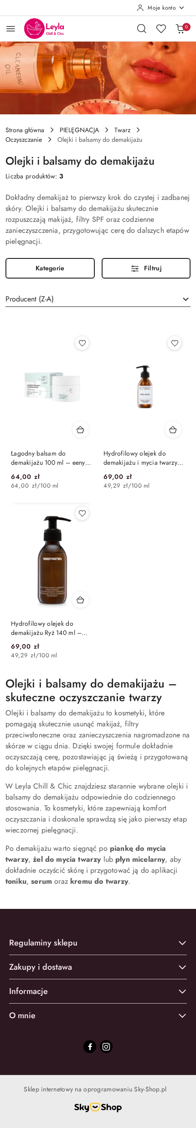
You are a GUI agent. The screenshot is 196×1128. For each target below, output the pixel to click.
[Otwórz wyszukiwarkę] (142, 28)
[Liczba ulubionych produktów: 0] (161, 28)
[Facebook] (89, 1046)
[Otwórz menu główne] (10, 28)
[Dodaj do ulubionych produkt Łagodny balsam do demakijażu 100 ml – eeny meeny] (82, 343)
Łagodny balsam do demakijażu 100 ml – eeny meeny (48, 458)
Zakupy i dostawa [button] (40, 967)
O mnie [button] (22, 1015)
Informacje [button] (28, 991)
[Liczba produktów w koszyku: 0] (180, 28)
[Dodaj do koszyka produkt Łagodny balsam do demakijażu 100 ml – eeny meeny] (80, 429)
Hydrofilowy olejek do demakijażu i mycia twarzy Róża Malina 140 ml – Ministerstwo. (140, 458)
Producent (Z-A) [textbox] (29, 299)
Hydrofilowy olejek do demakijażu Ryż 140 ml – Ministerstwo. (46, 628)
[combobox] (98, 299)
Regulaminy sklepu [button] (43, 943)
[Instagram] (106, 1046)
